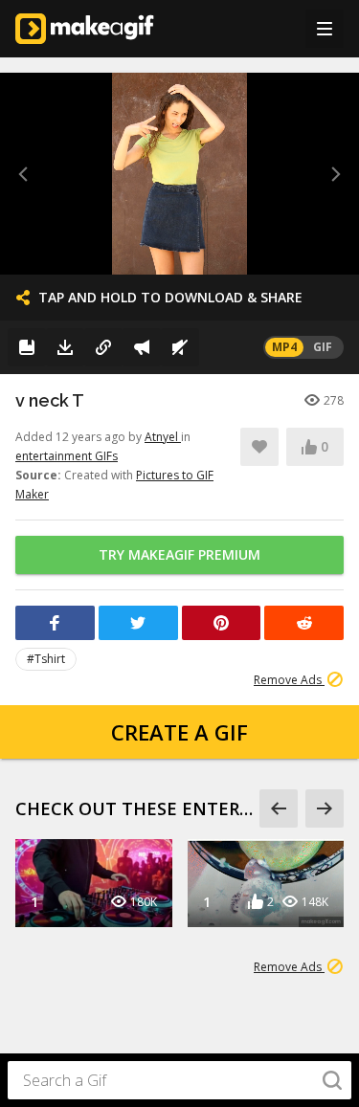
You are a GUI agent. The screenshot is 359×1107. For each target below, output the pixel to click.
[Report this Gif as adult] (142, 347)
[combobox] (179, 1080)
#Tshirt (46, 659)
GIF (322, 347)
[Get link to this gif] (103, 347)
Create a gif (179, 732)
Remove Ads (289, 680)
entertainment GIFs (66, 456)
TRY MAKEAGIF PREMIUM (179, 554)
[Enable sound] (180, 347)
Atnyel (163, 437)
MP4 (284, 347)
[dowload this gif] (65, 347)
